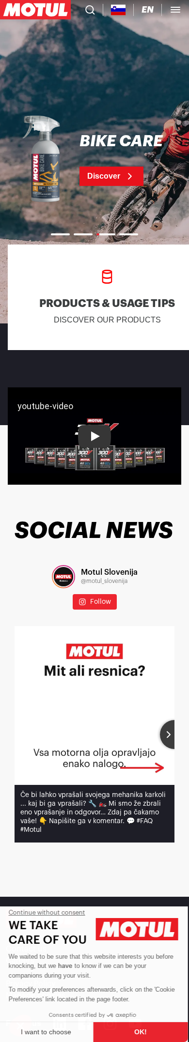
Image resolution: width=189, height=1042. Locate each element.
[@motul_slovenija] (63, 576)
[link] (94, 159)
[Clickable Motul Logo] (35, 9)
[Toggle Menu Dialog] (175, 9)
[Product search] (90, 10)
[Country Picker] (118, 9)
